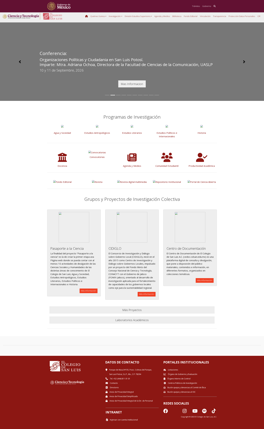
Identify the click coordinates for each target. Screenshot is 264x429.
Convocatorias (97, 156)
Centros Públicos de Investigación (182, 383)
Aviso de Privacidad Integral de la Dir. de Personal (131, 401)
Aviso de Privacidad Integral (121, 392)
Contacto (113, 383)
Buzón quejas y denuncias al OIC (181, 392)
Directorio (114, 387)
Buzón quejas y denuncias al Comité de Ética (186, 387)
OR (258, 16)
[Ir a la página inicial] (58, 6)
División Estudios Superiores (137, 16)
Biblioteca (176, 16)
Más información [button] (88, 290)
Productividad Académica (202, 165)
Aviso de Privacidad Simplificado (123, 396)
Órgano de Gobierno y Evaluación (182, 374)
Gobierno (206, 6)
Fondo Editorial (190, 16)
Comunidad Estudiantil (166, 165)
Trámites (196, 6)
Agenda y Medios (162, 16)
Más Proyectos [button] (132, 310)
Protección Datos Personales (242, 16)
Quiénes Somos (97, 16)
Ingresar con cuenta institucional (123, 419)
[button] (20, 62)
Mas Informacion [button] (132, 84)
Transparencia (219, 16)
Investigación (115, 16)
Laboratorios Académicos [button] (132, 320)
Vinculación (205, 16)
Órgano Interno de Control (179, 378)
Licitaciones (172, 369)
